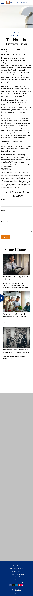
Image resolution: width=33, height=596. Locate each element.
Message (4, 221)
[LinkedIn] (16, 585)
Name (3, 199)
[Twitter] (13, 585)
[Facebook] (10, 585)
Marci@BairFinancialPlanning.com (16, 582)
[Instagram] (22, 585)
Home (16, 594)
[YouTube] (19, 585)
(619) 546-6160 (18, 569)
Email (3, 210)
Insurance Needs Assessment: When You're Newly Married (16, 351)
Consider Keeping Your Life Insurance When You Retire (15, 315)
